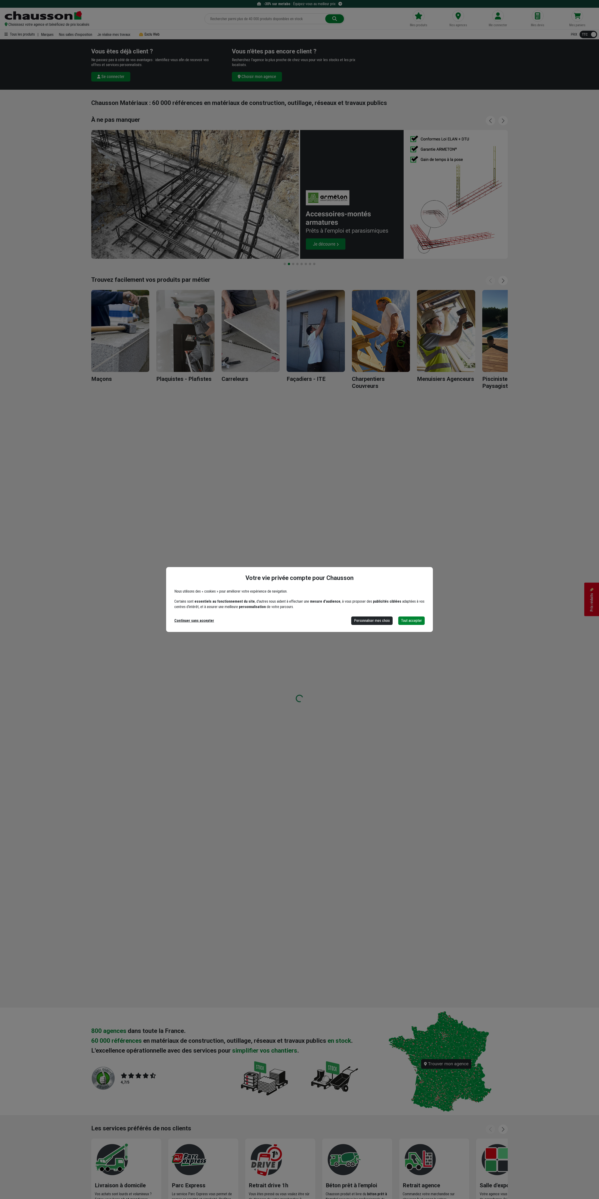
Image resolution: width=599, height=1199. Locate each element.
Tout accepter (411, 620)
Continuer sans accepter (194, 620)
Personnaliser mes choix (372, 620)
